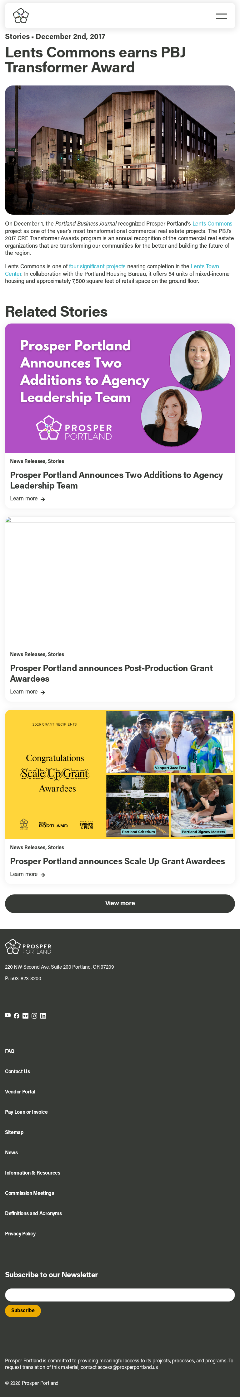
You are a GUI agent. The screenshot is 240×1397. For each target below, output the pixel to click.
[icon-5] (43, 1015)
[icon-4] (34, 1015)
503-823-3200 (25, 978)
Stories (17, 37)
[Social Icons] (16, 1015)
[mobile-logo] (21, 10)
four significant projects (97, 267)
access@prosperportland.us (128, 1367)
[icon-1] (8, 1015)
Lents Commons (212, 224)
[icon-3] (25, 1015)
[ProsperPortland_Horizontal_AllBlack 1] (28, 941)
